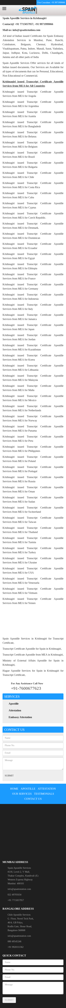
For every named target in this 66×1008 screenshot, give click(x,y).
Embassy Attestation (20, 717)
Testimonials (44, 793)
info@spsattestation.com (19, 889)
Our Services (22, 793)
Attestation (15, 710)
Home (14, 788)
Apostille (14, 703)
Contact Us (33, 798)
